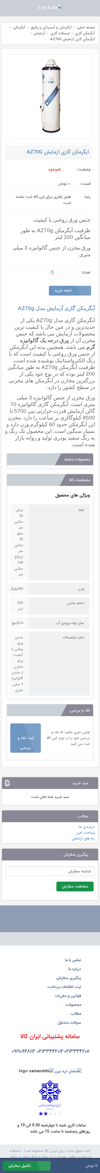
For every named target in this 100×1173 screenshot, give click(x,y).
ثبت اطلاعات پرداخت (64, 987)
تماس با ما (73, 960)
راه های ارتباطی (83, 838)
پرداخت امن (86, 833)
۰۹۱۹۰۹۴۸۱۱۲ (23, 1051)
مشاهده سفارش (75, 886)
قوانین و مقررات (68, 996)
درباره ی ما (87, 827)
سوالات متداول (70, 1023)
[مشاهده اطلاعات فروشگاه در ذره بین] (68, 1071)
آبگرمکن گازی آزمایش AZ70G (58, 152)
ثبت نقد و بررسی (26, 743)
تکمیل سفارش (20, 1166)
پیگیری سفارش (69, 978)
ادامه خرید (63, 290)
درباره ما (75, 969)
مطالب (76, 1014)
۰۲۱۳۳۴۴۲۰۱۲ (50, 1051)
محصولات (74, 1005)
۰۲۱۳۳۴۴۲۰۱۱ (76, 1051)
